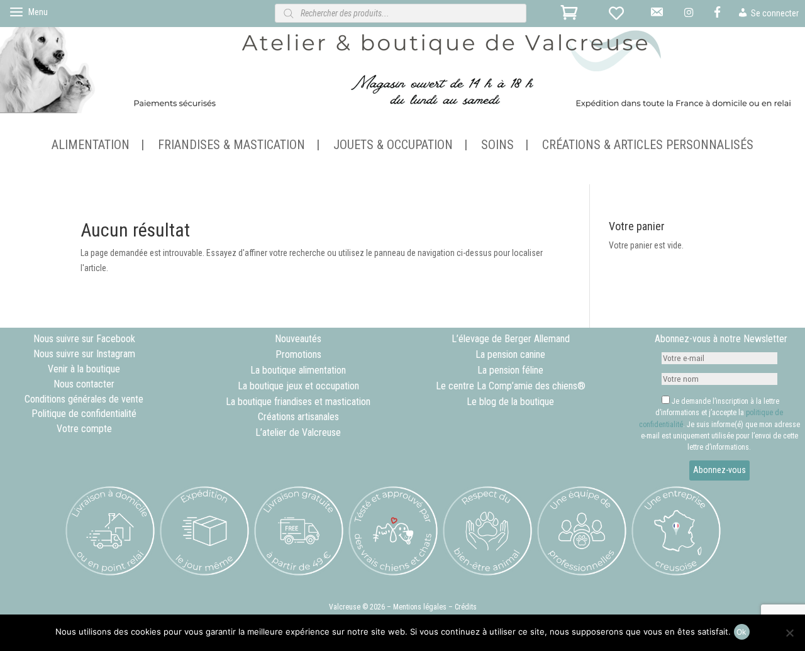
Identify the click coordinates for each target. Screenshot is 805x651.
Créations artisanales (298, 417)
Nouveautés (298, 339)
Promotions (298, 354)
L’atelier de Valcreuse (298, 432)
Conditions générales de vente (84, 399)
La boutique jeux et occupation (298, 386)
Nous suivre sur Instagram (84, 354)
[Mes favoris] (619, 16)
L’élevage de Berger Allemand (511, 339)
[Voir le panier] (571, 16)
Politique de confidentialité (83, 414)
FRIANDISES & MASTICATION (231, 146)
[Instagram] (690, 17)
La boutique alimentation (298, 370)
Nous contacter (83, 384)
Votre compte (84, 429)
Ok (741, 632)
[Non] (789, 632)
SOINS (497, 146)
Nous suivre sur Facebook (84, 339)
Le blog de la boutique (510, 402)
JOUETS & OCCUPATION (393, 146)
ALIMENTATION (91, 146)
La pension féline (510, 370)
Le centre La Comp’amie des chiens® (511, 386)
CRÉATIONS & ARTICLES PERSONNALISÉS (647, 146)
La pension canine (510, 354)
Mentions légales (420, 607)
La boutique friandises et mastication (298, 402)
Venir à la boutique (84, 369)
